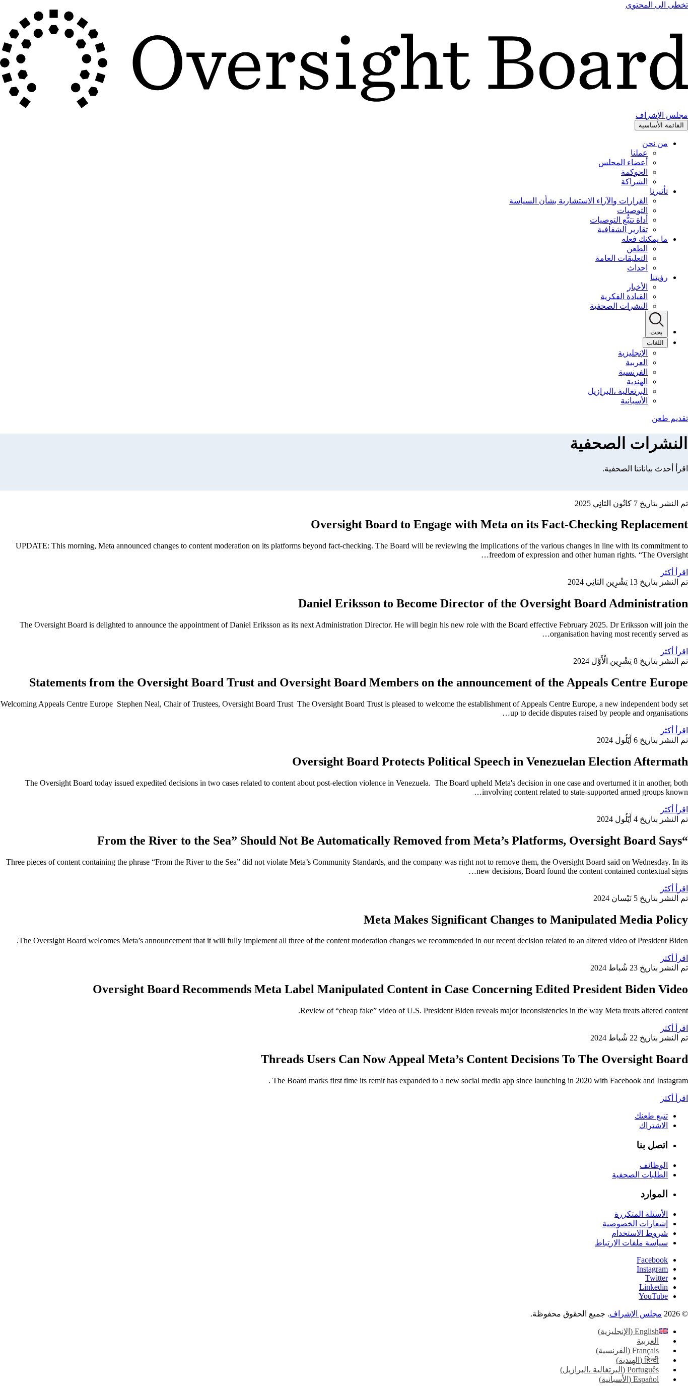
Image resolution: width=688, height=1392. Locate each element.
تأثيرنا (659, 191)
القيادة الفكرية (624, 296)
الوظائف (654, 1165)
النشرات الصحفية (619, 306)
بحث (656, 332)
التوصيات (632, 210)
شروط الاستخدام (639, 1233)
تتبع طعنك (651, 1115)
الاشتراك (653, 1125)
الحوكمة (634, 172)
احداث (637, 267)
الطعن (637, 248)
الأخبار (637, 287)
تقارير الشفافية (622, 229)
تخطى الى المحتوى (657, 5)
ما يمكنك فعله (645, 239)
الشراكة (634, 181)
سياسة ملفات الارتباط (631, 1242)
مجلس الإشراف (635, 1313)
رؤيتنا (659, 277)
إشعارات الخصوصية (635, 1223)
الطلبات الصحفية (640, 1174)
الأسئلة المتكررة (641, 1214)
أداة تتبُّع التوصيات (619, 220)
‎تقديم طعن (670, 418)
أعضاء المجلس (623, 162)
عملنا (639, 153)
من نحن (655, 143)
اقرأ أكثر (674, 572)
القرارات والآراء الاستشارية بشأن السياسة (578, 200)
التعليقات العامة (621, 258)
